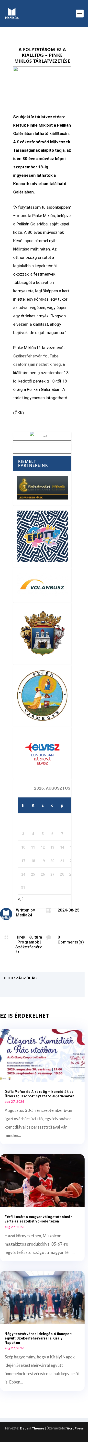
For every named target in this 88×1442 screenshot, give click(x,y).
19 (43, 861)
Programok (28, 942)
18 (33, 861)
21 (62, 861)
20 (52, 861)
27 (52, 874)
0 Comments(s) (71, 939)
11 (33, 847)
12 (43, 847)
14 (62, 847)
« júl (21, 899)
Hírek (20, 937)
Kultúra (35, 937)
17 (23, 861)
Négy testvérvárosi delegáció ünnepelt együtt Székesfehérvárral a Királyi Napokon (38, 1338)
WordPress (75, 1428)
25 (33, 874)
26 (43, 874)
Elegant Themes (32, 1428)
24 (23, 874)
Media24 (24, 915)
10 (23, 847)
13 (52, 847)
